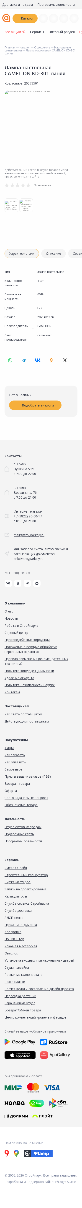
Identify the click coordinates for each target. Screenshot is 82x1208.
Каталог (27, 18)
